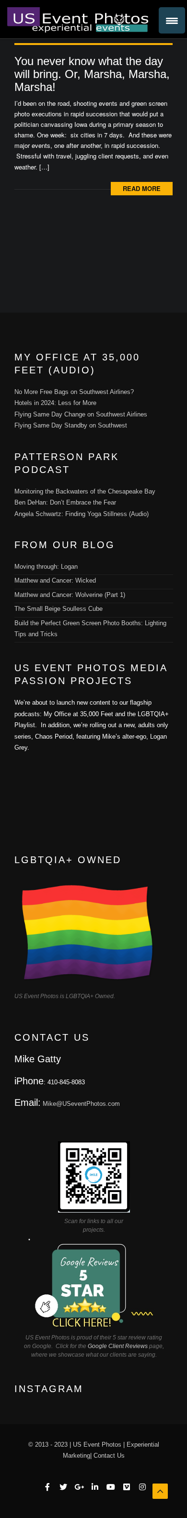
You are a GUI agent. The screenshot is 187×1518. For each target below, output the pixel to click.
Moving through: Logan (46, 566)
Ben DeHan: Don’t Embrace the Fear (65, 502)
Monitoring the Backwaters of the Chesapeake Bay (84, 491)
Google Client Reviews (118, 1346)
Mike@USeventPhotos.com (81, 1103)
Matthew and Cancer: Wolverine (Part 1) (69, 594)
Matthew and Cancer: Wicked (55, 580)
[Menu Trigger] (172, 20)
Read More (142, 188)
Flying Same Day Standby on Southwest (70, 425)
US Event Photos (97, 1444)
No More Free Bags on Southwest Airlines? (74, 391)
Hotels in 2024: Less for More (55, 402)
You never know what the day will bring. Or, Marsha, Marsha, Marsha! (92, 74)
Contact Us (109, 1455)
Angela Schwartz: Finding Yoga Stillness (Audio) (81, 513)
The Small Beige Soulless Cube (58, 608)
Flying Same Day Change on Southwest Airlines (80, 414)
